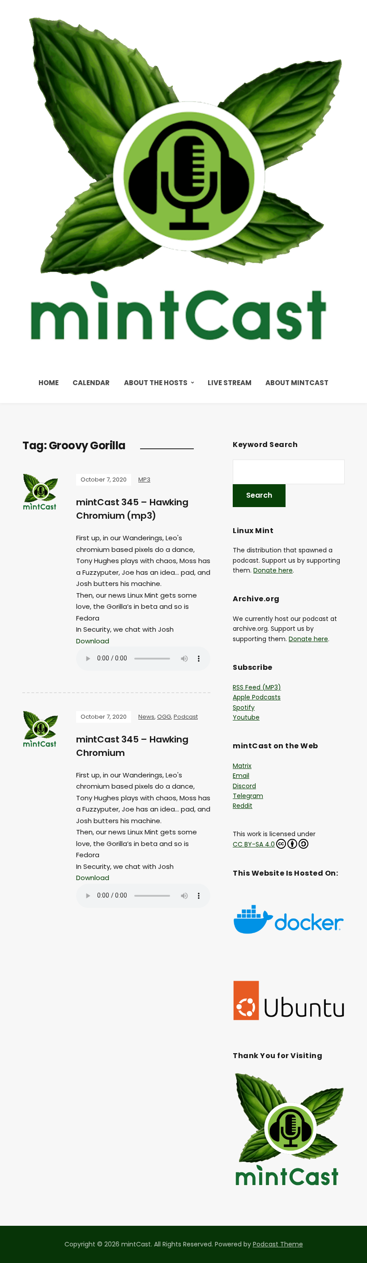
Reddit (242, 805)
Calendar (91, 382)
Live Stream (230, 382)
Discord (244, 785)
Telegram (248, 795)
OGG (164, 716)
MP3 (144, 479)
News (146, 716)
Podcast (186, 716)
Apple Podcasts (257, 697)
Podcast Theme (278, 1244)
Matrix (242, 765)
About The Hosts (156, 382)
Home (48, 382)
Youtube (246, 717)
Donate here (273, 570)
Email (241, 775)
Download (92, 641)
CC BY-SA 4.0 (254, 844)
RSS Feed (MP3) (257, 687)
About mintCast (297, 382)
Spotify (244, 707)
